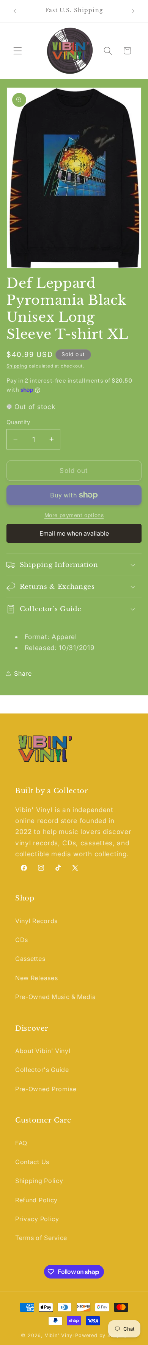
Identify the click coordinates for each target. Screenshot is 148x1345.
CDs (21, 940)
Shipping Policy (39, 1180)
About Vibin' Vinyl (42, 1051)
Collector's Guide (42, 1069)
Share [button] (22, 673)
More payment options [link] (74, 515)
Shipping (16, 366)
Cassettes (30, 958)
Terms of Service (41, 1238)
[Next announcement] (133, 11)
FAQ (21, 1143)
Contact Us (32, 1162)
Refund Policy (36, 1200)
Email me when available (74, 533)
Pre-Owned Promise (46, 1089)
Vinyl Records (36, 921)
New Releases (36, 978)
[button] (17, 50)
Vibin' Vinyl (59, 1335)
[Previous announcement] (14, 11)
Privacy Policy (37, 1219)
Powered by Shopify (101, 1335)
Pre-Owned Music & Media (55, 997)
